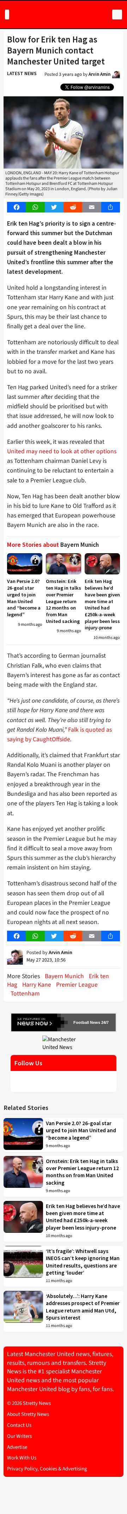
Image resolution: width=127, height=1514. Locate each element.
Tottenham (25, 993)
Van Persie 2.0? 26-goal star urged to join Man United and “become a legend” (24, 598)
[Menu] (7, 14)
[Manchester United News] (63, 1043)
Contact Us (19, 1425)
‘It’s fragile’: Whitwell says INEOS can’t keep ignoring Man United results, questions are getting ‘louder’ (83, 1262)
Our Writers (19, 1436)
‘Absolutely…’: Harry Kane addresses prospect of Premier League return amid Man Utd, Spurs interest (83, 1307)
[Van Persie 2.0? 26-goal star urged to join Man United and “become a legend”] (24, 563)
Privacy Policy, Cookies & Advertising (47, 1469)
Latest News (22, 73)
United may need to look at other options (61, 451)
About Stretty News (28, 1414)
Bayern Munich (64, 976)
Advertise (17, 1447)
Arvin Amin (99, 74)
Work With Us (21, 1458)
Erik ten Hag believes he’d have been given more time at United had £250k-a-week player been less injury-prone (102, 604)
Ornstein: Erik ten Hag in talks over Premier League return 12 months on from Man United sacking (63, 601)
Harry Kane (36, 984)
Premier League (77, 984)
